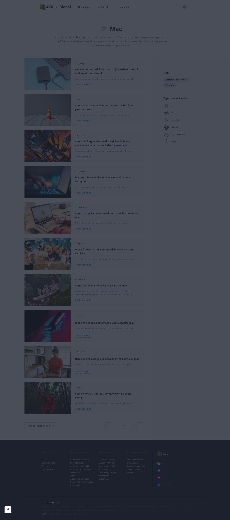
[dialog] (115, 260)
